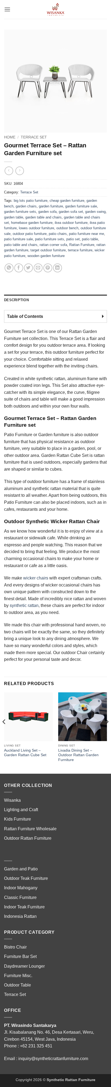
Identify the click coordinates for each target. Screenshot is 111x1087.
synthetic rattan (24, 605)
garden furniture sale (81, 206)
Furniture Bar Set (20, 956)
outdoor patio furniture (30, 234)
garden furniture (51, 206)
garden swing (95, 212)
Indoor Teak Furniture (24, 907)
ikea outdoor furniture (71, 223)
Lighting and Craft (21, 809)
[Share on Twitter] (28, 267)
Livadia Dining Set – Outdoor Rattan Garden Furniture (78, 755)
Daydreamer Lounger (24, 966)
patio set (73, 239)
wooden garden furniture (46, 256)
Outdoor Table (17, 985)
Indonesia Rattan (20, 916)
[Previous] (4, 732)
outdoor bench (67, 228)
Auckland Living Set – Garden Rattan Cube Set (25, 752)
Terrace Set (34, 137)
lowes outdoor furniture (36, 228)
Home (9, 137)
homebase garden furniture (32, 223)
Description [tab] (16, 300)
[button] (7, 9)
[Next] (106, 732)
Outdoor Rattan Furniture (27, 838)
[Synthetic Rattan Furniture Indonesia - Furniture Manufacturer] (55, 9)
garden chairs (26, 206)
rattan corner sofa (53, 245)
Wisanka (13, 800)
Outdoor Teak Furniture (26, 878)
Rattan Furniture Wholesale (30, 828)
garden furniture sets (20, 212)
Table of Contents (25, 316)
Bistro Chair (15, 947)
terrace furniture (80, 250)
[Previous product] (19, 170)
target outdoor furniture (48, 250)
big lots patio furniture (30, 201)
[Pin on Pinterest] (47, 267)
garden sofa (47, 212)
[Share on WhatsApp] (9, 267)
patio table (90, 239)
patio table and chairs (20, 245)
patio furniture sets (49, 239)
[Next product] (9, 170)
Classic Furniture (20, 897)
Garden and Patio (21, 869)
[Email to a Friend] (38, 267)
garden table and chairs (43, 217)
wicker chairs (35, 578)
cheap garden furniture (67, 201)
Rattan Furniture (81, 245)
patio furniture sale (18, 239)
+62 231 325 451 (36, 1046)
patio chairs (58, 234)
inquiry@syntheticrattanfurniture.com (53, 1058)
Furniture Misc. (18, 975)
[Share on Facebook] (18, 267)
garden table (13, 217)
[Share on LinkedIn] (57, 267)
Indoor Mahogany (20, 887)
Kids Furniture (17, 819)
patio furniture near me (86, 234)
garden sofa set (71, 212)
